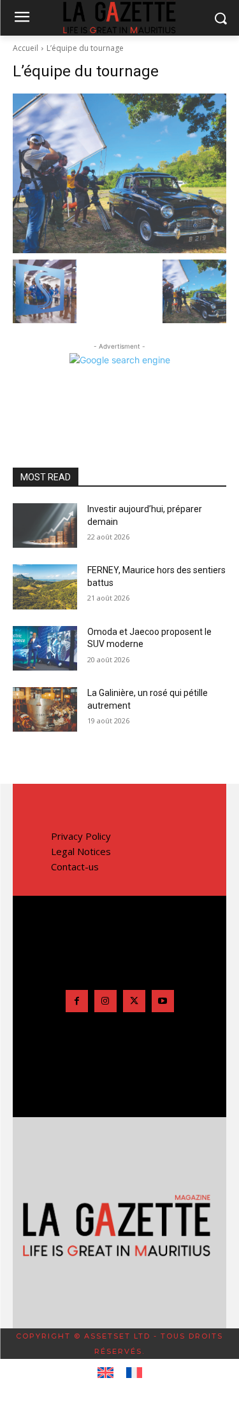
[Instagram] (105, 1001)
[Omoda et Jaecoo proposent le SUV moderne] (45, 648)
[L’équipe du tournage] (119, 173)
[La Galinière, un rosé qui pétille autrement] (45, 709)
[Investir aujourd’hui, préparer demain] (45, 525)
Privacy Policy (81, 836)
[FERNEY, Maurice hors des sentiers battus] (45, 586)
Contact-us (75, 866)
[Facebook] (77, 1001)
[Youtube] (163, 1001)
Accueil (25, 48)
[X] (134, 1001)
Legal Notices (81, 851)
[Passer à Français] (134, 1373)
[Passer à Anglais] (105, 1373)
